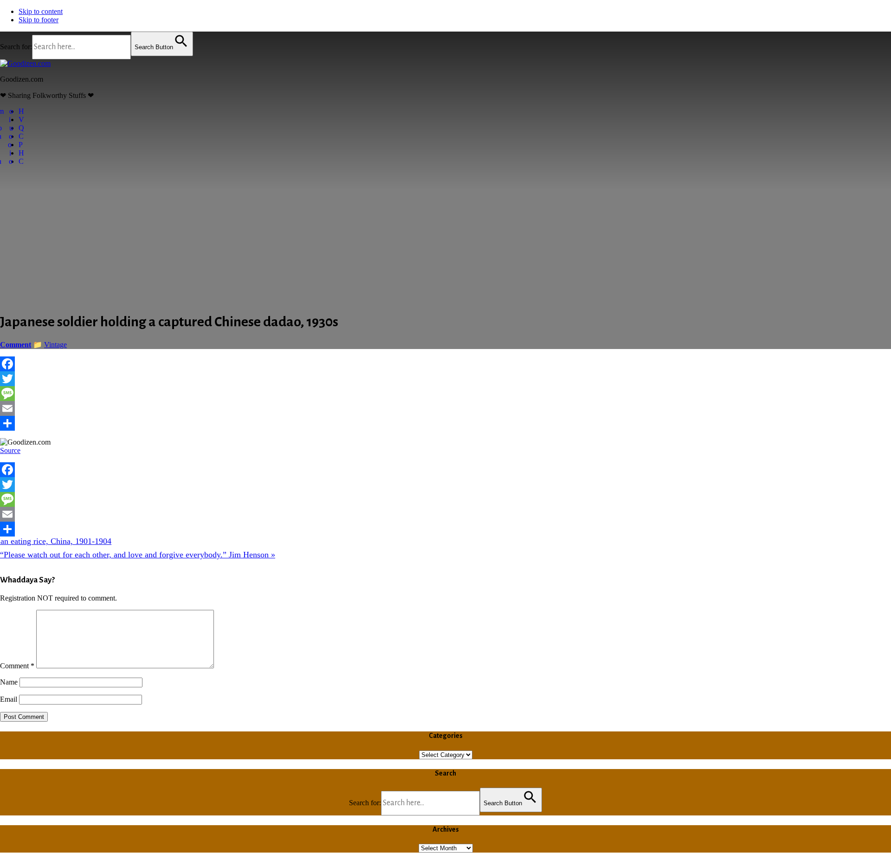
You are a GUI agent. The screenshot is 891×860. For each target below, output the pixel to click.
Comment (17, 666)
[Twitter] (445, 378)
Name (9, 682)
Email (8, 699)
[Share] (445, 423)
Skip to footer (38, 20)
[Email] (445, 408)
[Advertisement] (445, 238)
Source (10, 450)
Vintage (55, 345)
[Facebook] (445, 363)
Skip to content (41, 11)
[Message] (445, 393)
